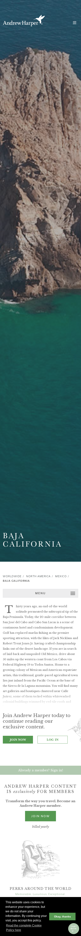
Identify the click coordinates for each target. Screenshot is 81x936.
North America (38, 576)
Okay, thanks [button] (62, 916)
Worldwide (12, 576)
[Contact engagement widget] (73, 928)
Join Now (18, 739)
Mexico (61, 576)
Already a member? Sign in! (40, 770)
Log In (53, 739)
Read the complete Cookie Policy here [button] (24, 928)
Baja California (16, 580)
